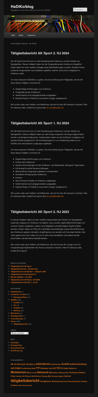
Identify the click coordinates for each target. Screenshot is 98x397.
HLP (55, 368)
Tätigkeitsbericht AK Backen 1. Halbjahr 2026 (28, 271)
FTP (38, 368)
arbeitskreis (43, 364)
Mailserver (73, 368)
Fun (15, 305)
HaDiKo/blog (22, 6)
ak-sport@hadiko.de (55, 107)
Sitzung (44, 376)
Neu (51, 372)
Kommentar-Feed (17, 348)
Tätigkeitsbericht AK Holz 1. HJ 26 (24, 282)
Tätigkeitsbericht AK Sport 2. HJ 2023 (40, 211)
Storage (54, 376)
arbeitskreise (56, 364)
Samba (18, 376)
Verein (13, 321)
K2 (58, 368)
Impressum (31, 35)
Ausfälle (17, 302)
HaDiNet (14, 300)
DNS (12, 368)
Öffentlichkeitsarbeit (25, 385)
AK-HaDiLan (30, 364)
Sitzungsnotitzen (20, 297)
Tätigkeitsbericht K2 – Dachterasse (24, 269)
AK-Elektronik (19, 364)
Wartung (17, 310)
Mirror (29, 372)
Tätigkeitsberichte (20, 324)
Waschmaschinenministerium (70, 381)
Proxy (13, 376)
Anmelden (15, 342)
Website (84, 381)
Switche (67, 376)
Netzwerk (42, 372)
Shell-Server (36, 376)
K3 (62, 368)
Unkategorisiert (17, 316)
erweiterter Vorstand (19, 294)
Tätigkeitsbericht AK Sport (21, 266)
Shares (28, 376)
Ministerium (18, 372)
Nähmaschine (63, 373)
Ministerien (15, 313)
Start (13, 35)
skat (49, 376)
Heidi (50, 368)
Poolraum (73, 372)
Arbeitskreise (16, 291)
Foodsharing (26, 368)
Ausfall (65, 364)
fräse (33, 368)
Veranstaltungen (17, 318)
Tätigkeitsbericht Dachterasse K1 (23, 274)
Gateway (44, 368)
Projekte (17, 308)
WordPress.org (17, 350)
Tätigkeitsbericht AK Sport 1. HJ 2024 (40, 123)
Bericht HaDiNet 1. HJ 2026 (21, 277)
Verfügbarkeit (45, 381)
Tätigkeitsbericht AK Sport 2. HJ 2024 (40, 53)
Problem (81, 372)
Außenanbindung (78, 363)
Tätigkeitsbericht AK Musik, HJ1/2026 (25, 279)
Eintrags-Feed (16, 345)
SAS (23, 376)
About (21, 35)
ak (12, 363)
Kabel (66, 368)
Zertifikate (14, 385)
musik (34, 373)
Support (61, 376)
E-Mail (17, 368)
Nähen (55, 373)
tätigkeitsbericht (25, 380)
